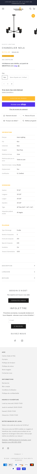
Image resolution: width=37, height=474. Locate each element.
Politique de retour (8, 366)
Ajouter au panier (18, 98)
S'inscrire (18, 326)
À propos (5, 359)
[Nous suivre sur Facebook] (15, 340)
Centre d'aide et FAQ (8, 356)
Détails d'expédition (8, 92)
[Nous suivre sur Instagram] (22, 340)
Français (17, 454)
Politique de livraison (8, 363)
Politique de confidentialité (10, 393)
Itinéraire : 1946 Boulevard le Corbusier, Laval (16, 440)
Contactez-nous (18, 300)
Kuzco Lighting (8, 44)
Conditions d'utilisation (9, 390)
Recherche (5, 383)
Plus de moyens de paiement (18, 109)
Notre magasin (6, 369)
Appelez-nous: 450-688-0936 (11, 442)
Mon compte (6, 386)
